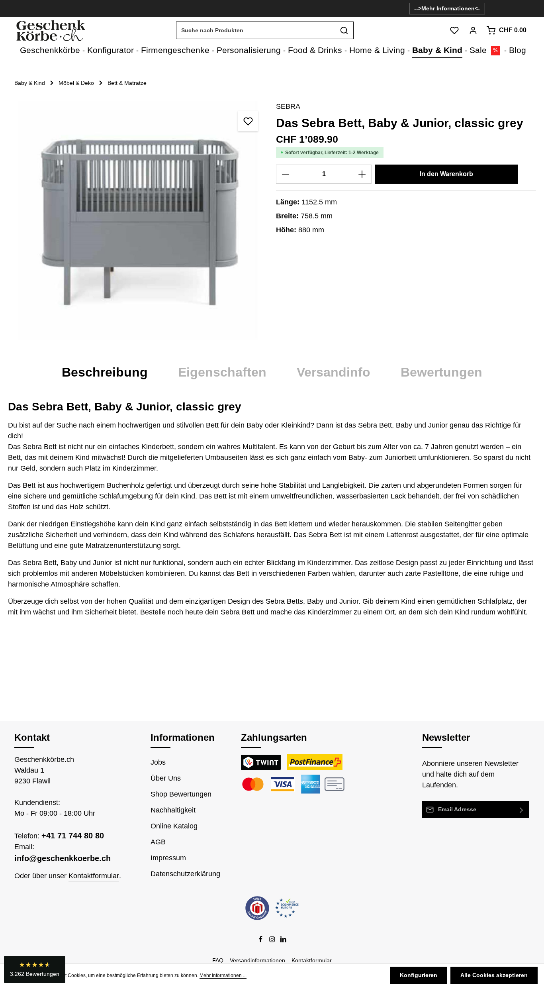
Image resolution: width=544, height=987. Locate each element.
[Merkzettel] (454, 30)
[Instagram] (273, 941)
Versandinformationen (257, 960)
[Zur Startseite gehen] (50, 30)
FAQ (217, 960)
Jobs (158, 762)
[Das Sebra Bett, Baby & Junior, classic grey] (138, 220)
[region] (138, 220)
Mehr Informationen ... (223, 975)
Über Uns (166, 778)
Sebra (288, 106)
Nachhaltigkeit (173, 810)
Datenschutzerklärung (185, 874)
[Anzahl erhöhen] (362, 174)
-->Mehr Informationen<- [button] (447, 8)
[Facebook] (261, 941)
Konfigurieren (418, 975)
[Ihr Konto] (472, 30)
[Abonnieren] (521, 809)
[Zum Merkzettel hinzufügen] (248, 121)
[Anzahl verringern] (285, 174)
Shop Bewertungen (181, 794)
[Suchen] (344, 30)
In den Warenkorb (446, 174)
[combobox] (255, 30)
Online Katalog (174, 826)
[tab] (104, 372)
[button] (34, 969)
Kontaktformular (93, 876)
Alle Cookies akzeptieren (494, 975)
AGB (158, 842)
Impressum (168, 858)
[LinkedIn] (283, 941)
